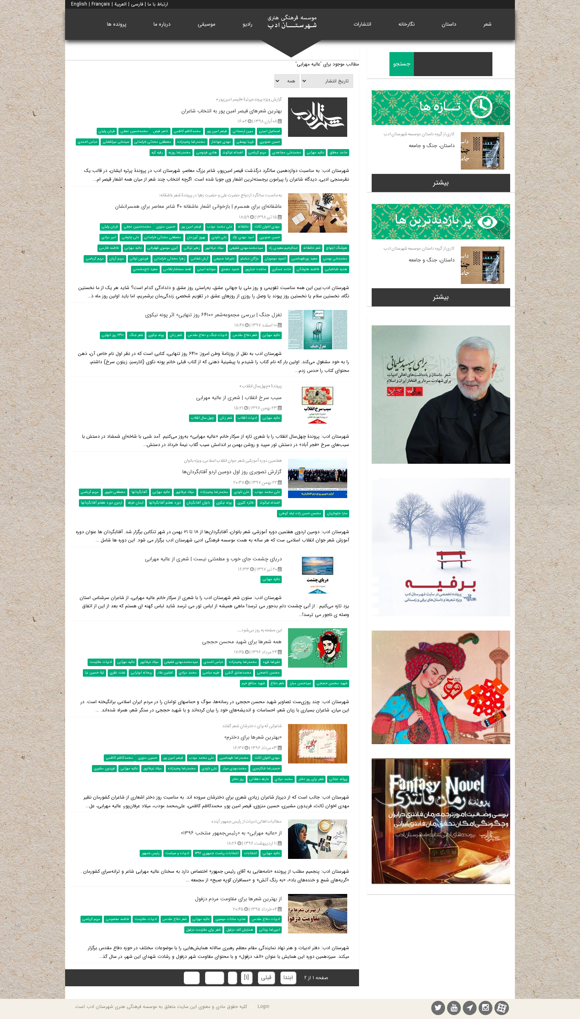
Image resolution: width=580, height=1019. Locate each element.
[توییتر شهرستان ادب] (438, 1009)
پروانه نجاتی (338, 779)
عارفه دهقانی (259, 779)
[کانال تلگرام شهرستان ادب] (470, 1009)
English (79, 4)
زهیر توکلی (192, 248)
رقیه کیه (157, 152)
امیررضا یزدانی (269, 930)
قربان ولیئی (107, 131)
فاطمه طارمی (109, 248)
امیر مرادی (108, 237)
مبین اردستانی (243, 131)
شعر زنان (176, 335)
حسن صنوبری (270, 142)
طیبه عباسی (211, 673)
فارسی (137, 4)
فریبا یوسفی (245, 142)
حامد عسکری (281, 269)
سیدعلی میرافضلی (116, 142)
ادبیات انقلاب (247, 418)
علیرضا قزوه (271, 662)
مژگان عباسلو (249, 258)
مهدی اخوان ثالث (267, 227)
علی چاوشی (130, 237)
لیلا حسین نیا (94, 673)
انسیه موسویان (275, 258)
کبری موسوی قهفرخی (163, 248)
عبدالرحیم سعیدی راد (283, 248)
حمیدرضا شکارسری (266, 768)
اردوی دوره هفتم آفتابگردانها (101, 503)
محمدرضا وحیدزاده (191, 142)
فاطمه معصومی (117, 919)
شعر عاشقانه (311, 248)
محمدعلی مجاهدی (286, 152)
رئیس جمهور (150, 853)
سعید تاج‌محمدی (145, 269)
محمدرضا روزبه (179, 152)
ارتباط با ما (158, 4)
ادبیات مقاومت (101, 662)
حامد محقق (338, 152)
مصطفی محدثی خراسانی (153, 142)
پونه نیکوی (156, 335)
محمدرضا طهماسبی (234, 757)
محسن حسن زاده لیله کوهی (300, 513)
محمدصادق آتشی (238, 673)
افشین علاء (165, 673)
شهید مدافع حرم (253, 683)
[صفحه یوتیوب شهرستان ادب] (454, 1009)
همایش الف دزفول (239, 930)
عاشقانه (243, 227)
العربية (120, 4)
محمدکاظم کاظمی (187, 131)
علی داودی (218, 237)
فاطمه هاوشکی (308, 269)
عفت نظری (117, 673)
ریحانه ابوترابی (141, 673)
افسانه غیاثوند (233, 152)
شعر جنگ (136, 335)
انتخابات (250, 853)
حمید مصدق (230, 269)
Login (263, 1006)
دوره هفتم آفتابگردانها (165, 503)
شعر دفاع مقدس (245, 335)
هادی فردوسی (206, 152)
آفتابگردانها (139, 492)
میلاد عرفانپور (214, 248)
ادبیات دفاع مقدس (266, 919)
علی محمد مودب (219, 227)
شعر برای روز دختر (311, 779)
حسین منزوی (165, 227)
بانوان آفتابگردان (198, 503)
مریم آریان (116, 258)
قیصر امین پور (217, 131)
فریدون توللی (139, 258)
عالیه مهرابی (315, 152)
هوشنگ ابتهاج (336, 248)
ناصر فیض (160, 131)
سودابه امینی (206, 269)
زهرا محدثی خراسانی (169, 258)
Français (101, 4)
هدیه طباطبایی (336, 269)
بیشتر (441, 182)
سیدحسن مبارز (300, 683)
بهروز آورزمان (196, 237)
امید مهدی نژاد (243, 237)
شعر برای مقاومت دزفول (203, 930)
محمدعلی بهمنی (335, 258)
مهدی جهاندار (221, 142)
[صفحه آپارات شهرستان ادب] (501, 1008)
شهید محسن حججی (332, 683)
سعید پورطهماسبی (304, 258)
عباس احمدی (87, 142)
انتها (191, 977)
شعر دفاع (277, 683)
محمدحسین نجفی (134, 131)
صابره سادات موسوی (230, 919)
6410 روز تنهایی (112, 335)
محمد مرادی (188, 673)
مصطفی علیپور (115, 492)
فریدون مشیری (104, 768)
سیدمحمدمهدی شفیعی (246, 248)
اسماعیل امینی (269, 131)
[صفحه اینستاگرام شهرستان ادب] (485, 1009)
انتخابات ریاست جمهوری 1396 (216, 853)
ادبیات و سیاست (177, 853)
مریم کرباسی (257, 152)
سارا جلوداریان (337, 513)
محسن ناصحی (268, 673)
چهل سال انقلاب (202, 418)
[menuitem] (487, 24)
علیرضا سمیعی (224, 258)
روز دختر (237, 779)
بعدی (214, 977)
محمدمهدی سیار (235, 768)
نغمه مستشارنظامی (177, 269)
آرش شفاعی (199, 258)
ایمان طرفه (135, 503)
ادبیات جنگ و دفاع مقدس (207, 335)
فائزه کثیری (246, 503)
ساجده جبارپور (255, 269)
